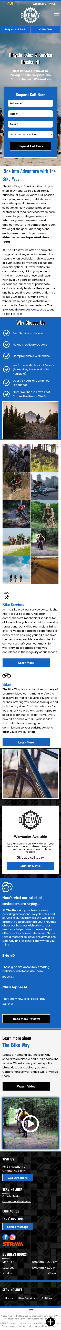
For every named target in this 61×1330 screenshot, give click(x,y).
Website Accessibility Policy (44, 1318)
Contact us (38, 310)
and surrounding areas (16, 1201)
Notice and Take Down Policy (18, 1318)
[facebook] (5, 1237)
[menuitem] (9, 1298)
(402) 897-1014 (13, 1219)
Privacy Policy (7, 1316)
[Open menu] (56, 15)
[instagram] (12, 1237)
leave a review (37, 937)
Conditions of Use (51, 1316)
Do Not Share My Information (29, 1316)
